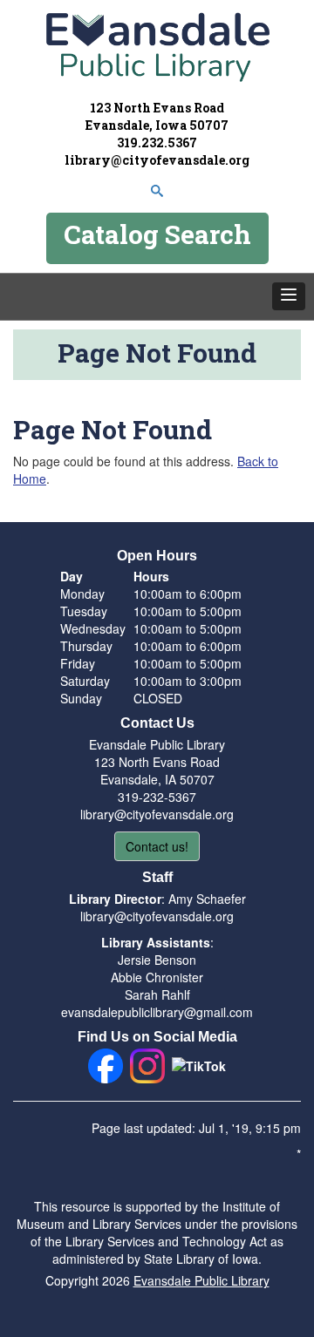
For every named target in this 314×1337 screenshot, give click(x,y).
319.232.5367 (157, 142)
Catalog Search (157, 234)
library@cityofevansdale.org (157, 160)
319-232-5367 (157, 796)
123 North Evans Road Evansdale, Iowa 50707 (157, 116)
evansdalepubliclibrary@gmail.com (157, 1012)
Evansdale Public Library (201, 1280)
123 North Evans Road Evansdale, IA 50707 (157, 770)
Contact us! (157, 846)
